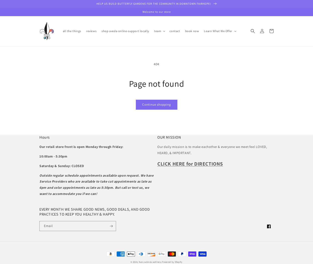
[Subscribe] (111, 226)
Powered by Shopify (172, 262)
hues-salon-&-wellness (150, 262)
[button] (159, 31)
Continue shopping (156, 104)
